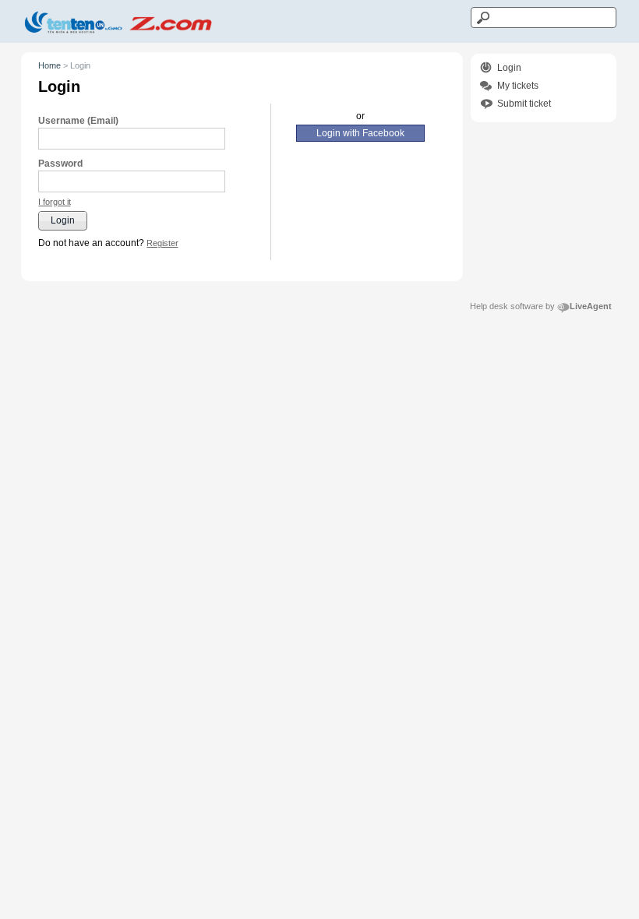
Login (509, 67)
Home (49, 65)
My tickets (517, 85)
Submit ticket (524, 103)
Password (60, 163)
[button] (54, 202)
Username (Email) (78, 120)
